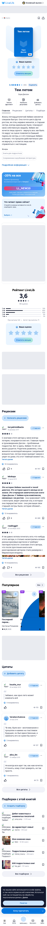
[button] (23, 42)
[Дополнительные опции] (43, 911)
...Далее (24, 897)
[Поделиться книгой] (43, 18)
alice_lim (13, 755)
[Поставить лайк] (4, 468)
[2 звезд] (19, 67)
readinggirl (13, 526)
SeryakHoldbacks (16, 427)
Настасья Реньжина (10, 626)
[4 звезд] (28, 67)
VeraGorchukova (17, 717)
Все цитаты (22, 789)
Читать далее (7, 459)
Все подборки (22, 874)
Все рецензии (22, 574)
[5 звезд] (33, 67)
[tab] (6, 111)
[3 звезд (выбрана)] (17, 85)
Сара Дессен (23, 94)
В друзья (37, 428)
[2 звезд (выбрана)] (15, 85)
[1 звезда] (14, 67)
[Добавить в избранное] (39, 18)
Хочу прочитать (21, 911)
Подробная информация (14, 165)
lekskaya (12, 476)
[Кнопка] (15, 594)
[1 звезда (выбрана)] (13, 85)
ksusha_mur (15, 684)
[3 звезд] (23, 67)
